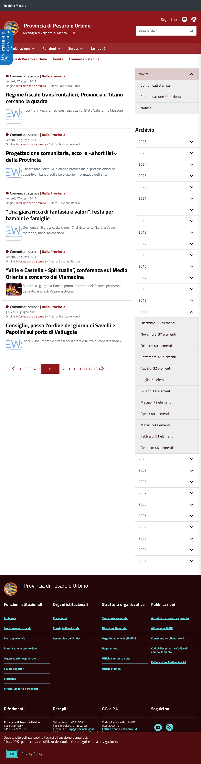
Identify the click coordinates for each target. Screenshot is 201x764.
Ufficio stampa (111, 668)
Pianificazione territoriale (20, 648)
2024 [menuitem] (142, 164)
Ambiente (10, 618)
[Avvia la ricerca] (191, 31)
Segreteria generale (115, 618)
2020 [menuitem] (142, 209)
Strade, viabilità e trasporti (21, 688)
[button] (192, 74)
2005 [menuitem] (142, 515)
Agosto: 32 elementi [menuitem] (156, 368)
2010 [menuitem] (142, 459)
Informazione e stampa (31, 85)
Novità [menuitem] (143, 74)
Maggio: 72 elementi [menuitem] (156, 402)
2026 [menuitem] (142, 141)
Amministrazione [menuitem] (17, 48)
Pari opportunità (14, 638)
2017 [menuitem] (142, 243)
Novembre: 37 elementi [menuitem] (158, 334)
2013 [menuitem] (142, 289)
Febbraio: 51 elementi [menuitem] (157, 436)
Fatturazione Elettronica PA (168, 662)
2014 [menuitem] (142, 277)
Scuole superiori (14, 668)
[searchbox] (161, 31)
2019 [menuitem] (142, 221)
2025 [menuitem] (142, 153)
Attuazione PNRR (162, 628)
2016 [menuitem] (142, 255)
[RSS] (193, 19)
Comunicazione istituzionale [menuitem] (162, 96)
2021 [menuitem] (142, 198)
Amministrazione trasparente (170, 618)
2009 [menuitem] (142, 470)
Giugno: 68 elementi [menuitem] (156, 391)
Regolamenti (110, 648)
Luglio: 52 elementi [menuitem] (155, 379)
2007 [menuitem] (142, 493)
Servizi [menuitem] (73, 48)
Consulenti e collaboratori (167, 638)
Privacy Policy (32, 753)
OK (12, 754)
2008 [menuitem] (142, 481)
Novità (58, 59)
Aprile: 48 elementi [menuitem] (155, 413)
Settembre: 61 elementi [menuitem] (158, 357)
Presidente (60, 618)
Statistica (10, 678)
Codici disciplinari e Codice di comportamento (169, 650)
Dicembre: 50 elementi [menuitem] (158, 323)
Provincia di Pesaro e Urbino (57, 25)
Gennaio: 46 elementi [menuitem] (157, 447)
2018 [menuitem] (142, 232)
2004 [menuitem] (142, 527)
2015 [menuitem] (142, 266)
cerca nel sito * (148, 30)
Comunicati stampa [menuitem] (155, 85)
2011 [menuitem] (142, 311)
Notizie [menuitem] (146, 108)
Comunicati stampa (84, 59)
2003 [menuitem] (142, 538)
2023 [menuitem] (142, 175)
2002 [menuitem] (142, 549)
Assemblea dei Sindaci (67, 638)
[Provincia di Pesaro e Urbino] (11, 27)
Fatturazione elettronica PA (119, 729)
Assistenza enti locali (17, 628)
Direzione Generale (114, 628)
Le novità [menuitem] (98, 48)
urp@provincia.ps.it (81, 729)
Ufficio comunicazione (116, 658)
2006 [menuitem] (142, 504)
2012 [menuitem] (142, 300)
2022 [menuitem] (142, 187)
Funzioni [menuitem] (49, 48)
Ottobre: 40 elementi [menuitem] (156, 345)
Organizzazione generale (20, 658)
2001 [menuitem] (142, 561)
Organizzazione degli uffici (119, 638)
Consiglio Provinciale (66, 628)
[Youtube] (184, 19)
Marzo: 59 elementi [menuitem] (155, 425)
